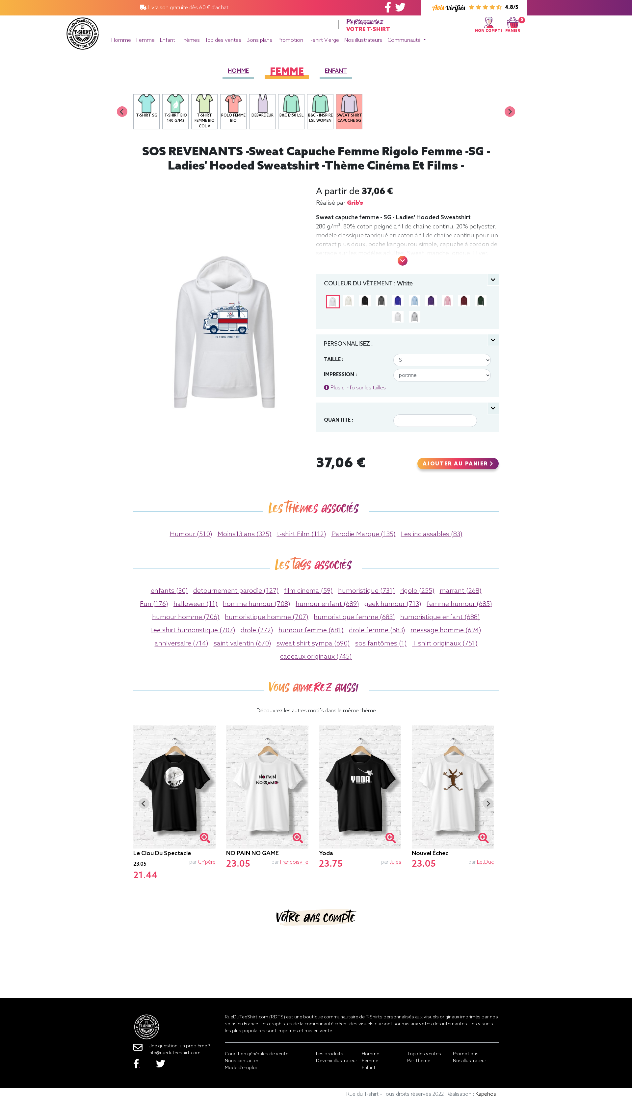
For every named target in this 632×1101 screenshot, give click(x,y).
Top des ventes (223, 40)
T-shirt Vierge (323, 40)
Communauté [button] (404, 40)
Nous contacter (241, 1061)
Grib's (355, 203)
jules (395, 862)
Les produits (329, 1054)
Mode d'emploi (241, 1068)
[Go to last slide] (144, 803)
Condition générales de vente (256, 1054)
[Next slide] (510, 111)
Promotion (290, 40)
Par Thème (418, 1061)
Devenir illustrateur (336, 1061)
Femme (145, 40)
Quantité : (338, 420)
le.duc (485, 862)
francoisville (294, 862)
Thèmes (190, 40)
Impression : (340, 375)
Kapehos (486, 1094)
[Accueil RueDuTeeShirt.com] (82, 32)
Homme (121, 40)
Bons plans (259, 40)
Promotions (466, 1054)
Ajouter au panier (456, 464)
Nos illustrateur (469, 1061)
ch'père (207, 862)
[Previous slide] (122, 111)
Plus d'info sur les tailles (357, 388)
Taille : (333, 360)
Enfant (167, 40)
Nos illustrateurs (363, 40)
